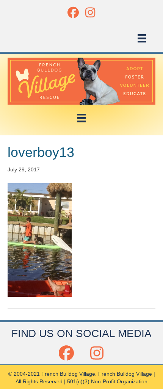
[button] (73, 12)
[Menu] (142, 38)
